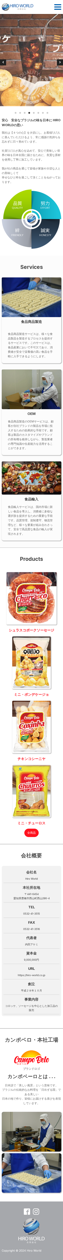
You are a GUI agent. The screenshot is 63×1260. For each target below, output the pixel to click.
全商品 (31, 832)
